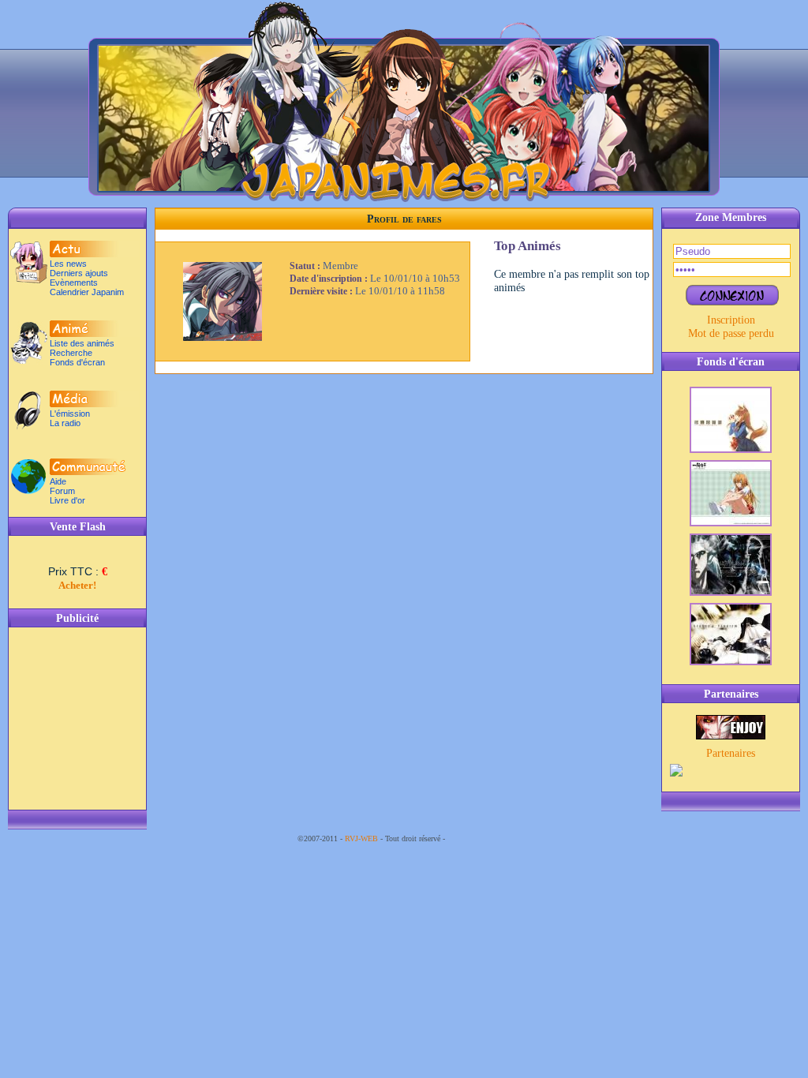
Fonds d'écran (77, 362)
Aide (58, 481)
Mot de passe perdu (731, 333)
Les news (68, 263)
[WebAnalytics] (479, 838)
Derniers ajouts (79, 273)
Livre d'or (67, 500)
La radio (65, 423)
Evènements (74, 282)
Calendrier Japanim (87, 292)
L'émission (70, 413)
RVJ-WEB (361, 838)
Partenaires (730, 753)
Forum (62, 491)
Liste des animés (82, 343)
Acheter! (77, 585)
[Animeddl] (730, 735)
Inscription (731, 319)
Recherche (71, 352)
